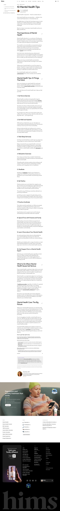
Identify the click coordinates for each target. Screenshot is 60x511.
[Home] (2, 1)
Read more (24, 376)
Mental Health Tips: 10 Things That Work (9, 8)
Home (18, 4)
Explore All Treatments (26, 434)
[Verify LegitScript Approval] (28, 485)
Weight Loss (39, 1)
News (43, 1)
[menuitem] (17, 1)
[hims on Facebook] (27, 481)
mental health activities (29, 86)
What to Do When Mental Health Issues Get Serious (10, 11)
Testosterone (22, 1)
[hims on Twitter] (30, 481)
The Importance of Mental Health (9, 6)
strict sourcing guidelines (28, 358)
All (17, 1)
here (20, 368)
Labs (26, 1)
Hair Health (29, 1)
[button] (30, 353)
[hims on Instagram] (33, 481)
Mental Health (34, 1)
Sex (19, 1)
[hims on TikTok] (36, 481)
